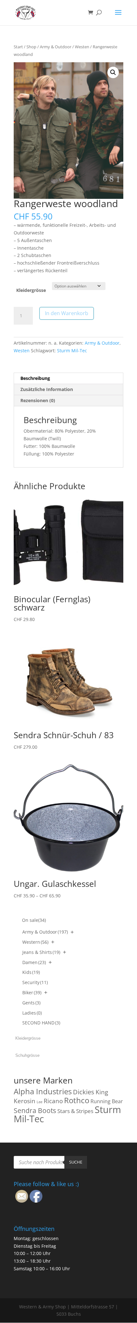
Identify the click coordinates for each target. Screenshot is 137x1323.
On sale (34, 920)
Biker (31, 992)
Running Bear (106, 1101)
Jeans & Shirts (41, 952)
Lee (39, 1102)
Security (35, 982)
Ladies (32, 1013)
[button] (113, 72)
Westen (82, 47)
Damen (34, 962)
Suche (75, 1162)
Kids (31, 972)
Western (35, 942)
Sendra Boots (35, 1110)
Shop (31, 47)
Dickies (83, 1092)
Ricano (53, 1101)
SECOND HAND (41, 1023)
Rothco (76, 1100)
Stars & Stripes (75, 1111)
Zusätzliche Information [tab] (46, 389)
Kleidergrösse (31, 290)
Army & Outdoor (55, 47)
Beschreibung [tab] (35, 378)
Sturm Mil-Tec (72, 351)
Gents (31, 1003)
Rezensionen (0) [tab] (37, 400)
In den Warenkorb (66, 313)
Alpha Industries (43, 1091)
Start (18, 47)
